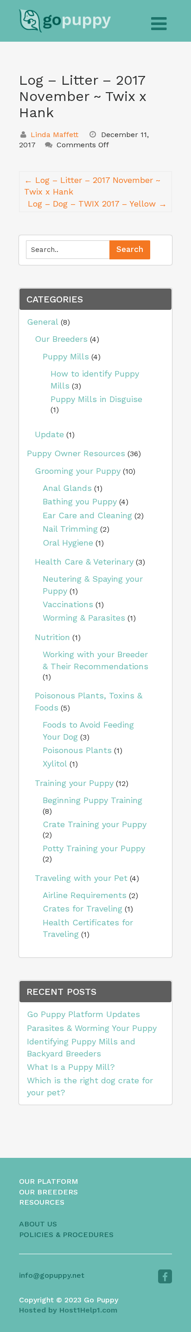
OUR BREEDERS (48, 1191)
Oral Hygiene (68, 542)
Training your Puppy (74, 783)
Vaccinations (68, 604)
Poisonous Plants (77, 750)
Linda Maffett (54, 134)
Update (49, 434)
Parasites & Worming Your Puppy (92, 1028)
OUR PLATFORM (48, 1181)
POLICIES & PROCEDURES (66, 1234)
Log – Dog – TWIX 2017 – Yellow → (97, 203)
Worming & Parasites (84, 617)
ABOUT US (38, 1223)
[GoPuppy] (65, 20)
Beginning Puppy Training (92, 800)
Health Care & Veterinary (84, 561)
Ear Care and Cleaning (87, 515)
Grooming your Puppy (78, 471)
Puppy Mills (66, 356)
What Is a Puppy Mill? (71, 1067)
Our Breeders (61, 339)
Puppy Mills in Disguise (96, 399)
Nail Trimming (70, 529)
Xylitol (55, 763)
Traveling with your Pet (81, 878)
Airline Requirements (85, 895)
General (42, 322)
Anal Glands (67, 488)
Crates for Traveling (82, 908)
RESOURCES (41, 1202)
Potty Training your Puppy (94, 848)
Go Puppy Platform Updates (83, 1014)
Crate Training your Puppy (94, 824)
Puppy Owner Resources (76, 453)
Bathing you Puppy (80, 501)
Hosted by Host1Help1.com (68, 1310)
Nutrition (52, 637)
